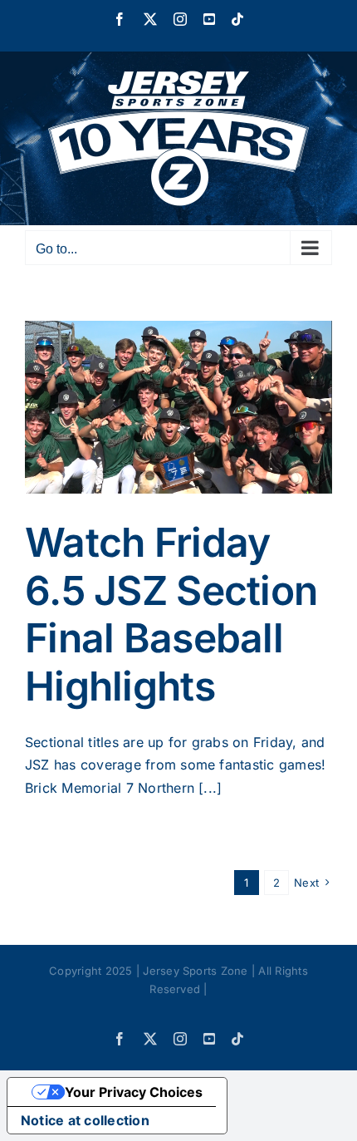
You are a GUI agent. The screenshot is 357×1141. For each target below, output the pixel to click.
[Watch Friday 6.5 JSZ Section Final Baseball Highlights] (178, 407)
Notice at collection (85, 1120)
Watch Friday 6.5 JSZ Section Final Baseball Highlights (171, 614)
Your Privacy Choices (134, 1092)
